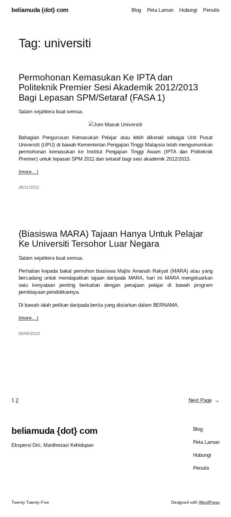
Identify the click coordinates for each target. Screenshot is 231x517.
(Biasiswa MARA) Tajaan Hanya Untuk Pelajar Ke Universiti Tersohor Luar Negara (111, 239)
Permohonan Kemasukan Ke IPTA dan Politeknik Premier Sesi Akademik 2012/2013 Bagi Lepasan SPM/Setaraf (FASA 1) (109, 87)
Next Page (204, 400)
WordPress (209, 502)
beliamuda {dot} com (40, 10)
